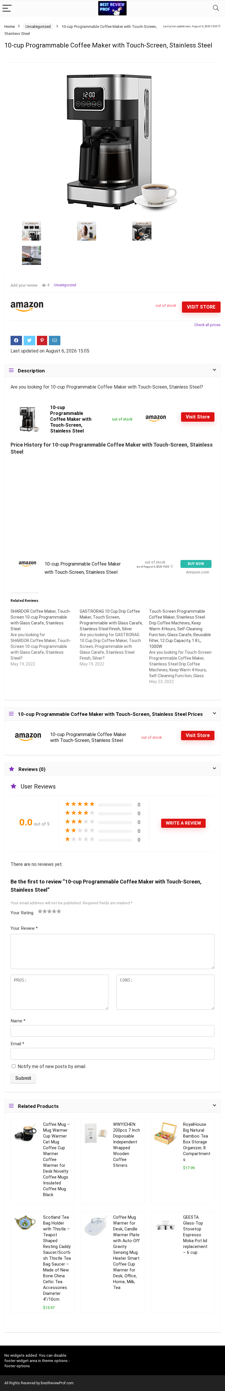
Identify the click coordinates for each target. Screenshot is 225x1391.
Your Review (24, 928)
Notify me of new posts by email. (52, 1066)
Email (17, 1043)
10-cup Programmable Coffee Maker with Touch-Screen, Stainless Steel (70, 419)
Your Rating (22, 912)
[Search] (216, 8)
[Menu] (7, 8)
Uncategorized (38, 26)
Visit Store (201, 307)
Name (18, 1021)
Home (9, 26)
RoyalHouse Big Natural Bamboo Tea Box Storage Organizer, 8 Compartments (196, 1142)
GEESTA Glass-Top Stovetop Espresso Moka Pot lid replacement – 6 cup (195, 1235)
